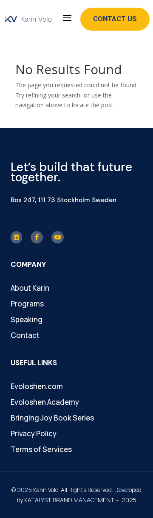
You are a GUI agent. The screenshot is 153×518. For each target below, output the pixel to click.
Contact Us (115, 18)
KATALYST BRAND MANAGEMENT (69, 500)
